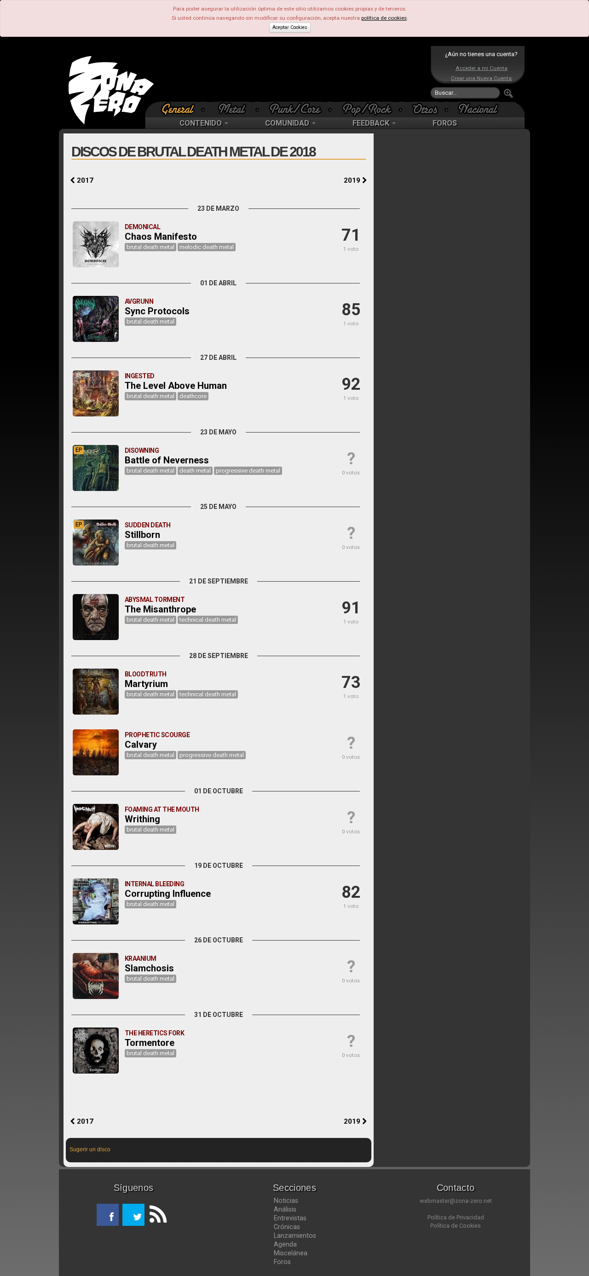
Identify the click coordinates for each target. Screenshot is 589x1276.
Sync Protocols (157, 311)
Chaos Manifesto (161, 236)
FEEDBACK (371, 123)
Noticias (286, 1200)
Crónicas (287, 1226)
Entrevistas (290, 1218)
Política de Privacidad (455, 1217)
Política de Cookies (455, 1225)
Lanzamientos (295, 1235)
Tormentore (149, 1043)
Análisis (285, 1209)
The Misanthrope (160, 609)
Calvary (141, 744)
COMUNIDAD (288, 123)
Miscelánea (290, 1253)
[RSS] (155, 1215)
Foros (282, 1261)
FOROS (445, 123)
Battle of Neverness (167, 460)
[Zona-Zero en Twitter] (133, 1215)
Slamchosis (149, 968)
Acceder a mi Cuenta (482, 68)
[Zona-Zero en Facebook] (108, 1215)
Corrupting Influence (168, 894)
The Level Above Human (176, 386)
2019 (353, 180)
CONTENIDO (201, 123)
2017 (84, 180)
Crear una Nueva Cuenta (481, 78)
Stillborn (142, 535)
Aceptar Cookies (289, 27)
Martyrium (146, 684)
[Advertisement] (292, 74)
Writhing (142, 819)
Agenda (285, 1244)
